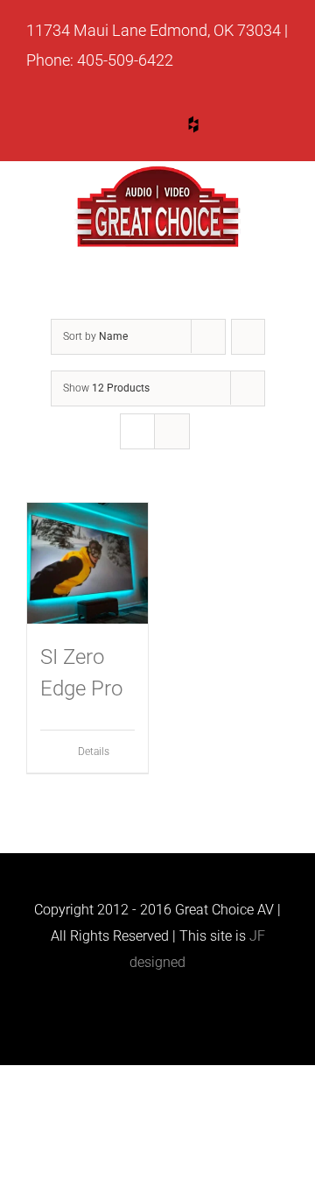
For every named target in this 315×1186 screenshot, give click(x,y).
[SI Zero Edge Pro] (87, 563)
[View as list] (172, 431)
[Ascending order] (248, 337)
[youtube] (127, 128)
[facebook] (260, 128)
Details (93, 751)
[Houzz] (193, 124)
